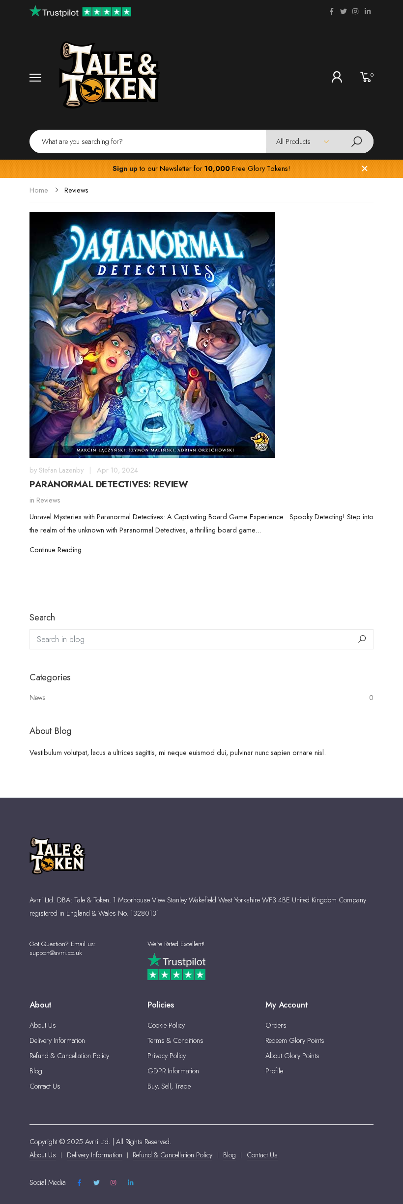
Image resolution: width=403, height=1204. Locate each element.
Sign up (125, 168)
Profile (274, 1071)
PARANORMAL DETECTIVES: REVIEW (108, 484)
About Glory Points (292, 1056)
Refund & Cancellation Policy (69, 1056)
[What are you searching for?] (356, 141)
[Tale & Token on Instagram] (355, 11)
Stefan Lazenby (61, 470)
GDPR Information (173, 1071)
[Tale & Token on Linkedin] (367, 11)
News (201, 697)
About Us (42, 1025)
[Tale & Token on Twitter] (343, 11)
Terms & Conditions (175, 1040)
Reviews (48, 500)
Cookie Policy (166, 1025)
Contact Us (44, 1086)
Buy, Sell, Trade (169, 1086)
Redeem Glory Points (294, 1040)
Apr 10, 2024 (117, 470)
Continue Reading (55, 550)
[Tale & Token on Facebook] (331, 11)
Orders (276, 1025)
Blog (35, 1071)
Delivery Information (57, 1040)
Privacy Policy (166, 1056)
